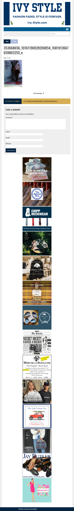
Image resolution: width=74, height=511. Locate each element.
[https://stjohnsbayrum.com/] (37, 303)
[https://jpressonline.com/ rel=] (37, 180)
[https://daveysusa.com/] (37, 452)
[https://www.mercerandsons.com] (37, 378)
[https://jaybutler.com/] (37, 476)
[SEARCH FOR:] (59, 33)
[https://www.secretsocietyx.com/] (37, 353)
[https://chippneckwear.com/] (37, 230)
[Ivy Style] (37, 13)
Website (8, 143)
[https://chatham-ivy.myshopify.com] (37, 427)
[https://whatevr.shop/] (37, 402)
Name (8, 132)
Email (8, 138)
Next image (37, 93)
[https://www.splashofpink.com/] (37, 501)
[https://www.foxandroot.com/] (37, 254)
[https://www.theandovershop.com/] (37, 205)
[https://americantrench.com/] (37, 279)
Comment (9, 117)
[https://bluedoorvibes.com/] (37, 328)
